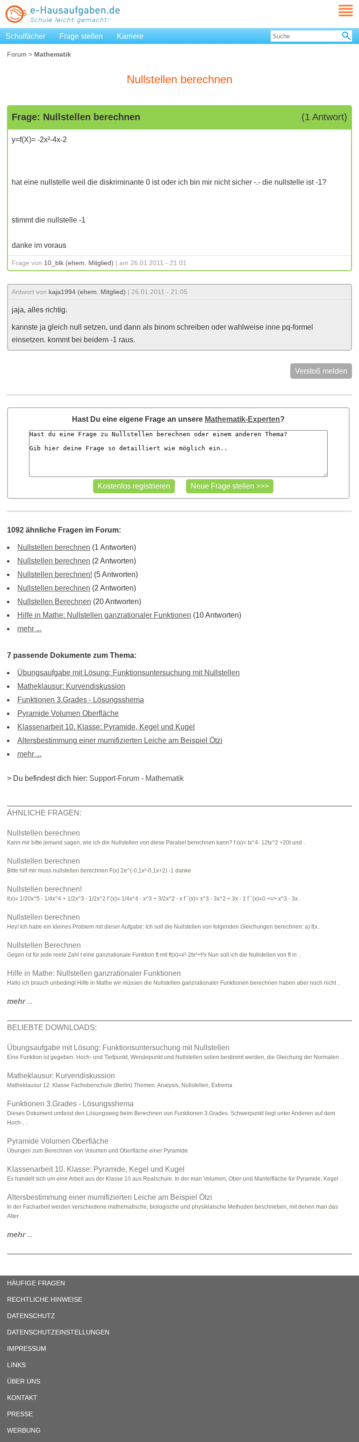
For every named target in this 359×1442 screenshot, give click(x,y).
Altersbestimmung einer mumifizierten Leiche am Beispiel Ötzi (120, 740)
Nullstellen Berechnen (54, 602)
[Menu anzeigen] (334, 10)
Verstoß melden (321, 371)
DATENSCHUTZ (31, 1315)
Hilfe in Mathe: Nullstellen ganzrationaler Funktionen (104, 615)
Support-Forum (114, 778)
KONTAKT (22, 1397)
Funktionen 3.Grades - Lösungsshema (80, 700)
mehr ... (29, 629)
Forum (17, 54)
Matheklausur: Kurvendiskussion (71, 686)
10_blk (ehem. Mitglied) (79, 263)
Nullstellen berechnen (53, 547)
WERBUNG (24, 1430)
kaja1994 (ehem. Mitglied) (87, 292)
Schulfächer (25, 36)
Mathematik (164, 778)
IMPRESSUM (26, 1348)
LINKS (16, 1365)
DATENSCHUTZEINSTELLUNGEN (58, 1332)
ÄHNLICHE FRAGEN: (44, 813)
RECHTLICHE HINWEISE (44, 1299)
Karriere (130, 36)
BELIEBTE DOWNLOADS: (52, 1027)
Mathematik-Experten (242, 419)
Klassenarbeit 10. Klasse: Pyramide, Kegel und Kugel (106, 727)
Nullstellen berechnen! (54, 574)
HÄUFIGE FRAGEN (36, 1283)
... (20, 1001)
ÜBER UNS (23, 1381)
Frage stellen (81, 36)
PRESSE (20, 1414)
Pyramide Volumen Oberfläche (68, 713)
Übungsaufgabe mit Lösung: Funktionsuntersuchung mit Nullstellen (128, 673)
